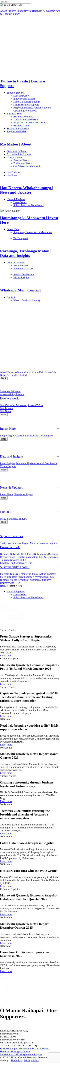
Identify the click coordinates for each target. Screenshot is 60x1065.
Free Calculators (8, 576)
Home (3, 585)
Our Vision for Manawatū (13, 405)
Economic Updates (26, 463)
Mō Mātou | (13, 385)
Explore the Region (31, 1054)
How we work (29, 157)
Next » (10, 1002)
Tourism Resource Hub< (13, 560)
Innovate (17, 543)
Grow (9, 543)
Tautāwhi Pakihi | (24, 528)
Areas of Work (30, 160)
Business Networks (34, 116)
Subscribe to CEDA (10, 1054)
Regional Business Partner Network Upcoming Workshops (32, 109)
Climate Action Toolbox (43, 573)
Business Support (16, 10)
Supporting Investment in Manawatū (19, 435)
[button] (33, 605)
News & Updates (33, 199)
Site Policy (16, 1060)
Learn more (6, 655)
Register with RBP (16, 131)
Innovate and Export (24, 98)
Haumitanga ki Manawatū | (27, 421)
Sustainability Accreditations (33, 576)
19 (8, 996)
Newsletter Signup (23, 494)
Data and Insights (32, 262)
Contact (15, 13)
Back (3, 378)
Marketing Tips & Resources (42, 557)
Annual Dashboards (34, 274)
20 (8, 999)
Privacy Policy (31, 1060)
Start (2, 543)
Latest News (32, 202)
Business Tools (25, 113)
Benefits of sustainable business (34, 579)
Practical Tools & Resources (15, 573)
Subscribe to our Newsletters (28, 205)
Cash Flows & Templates (34, 554)
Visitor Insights (33, 277)
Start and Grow (21, 95)
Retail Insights (33, 265)
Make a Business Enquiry (26, 101)
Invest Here (31, 10)
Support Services (26, 92)
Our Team (25, 175)
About (3, 10)
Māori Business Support (26, 104)
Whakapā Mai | (16, 504)
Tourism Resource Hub (25, 119)
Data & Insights (45, 10)
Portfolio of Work (22, 163)
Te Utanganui (20, 238)
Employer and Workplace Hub (29, 122)
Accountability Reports (29, 154)
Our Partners (28, 172)
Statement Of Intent (26, 151)
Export (25, 543)
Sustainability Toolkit (18, 128)
